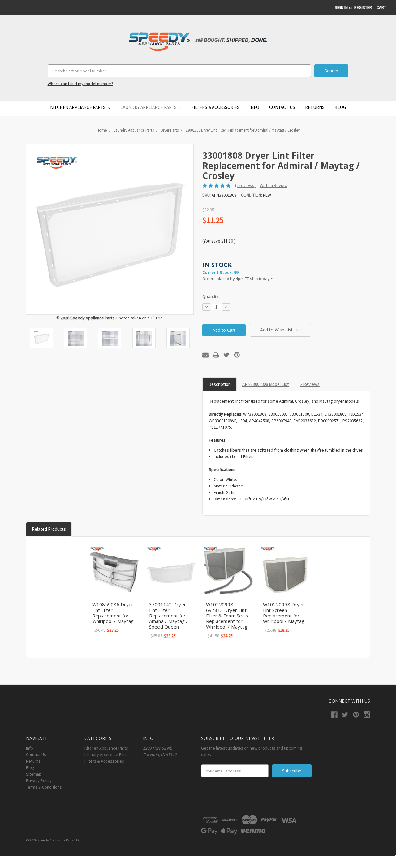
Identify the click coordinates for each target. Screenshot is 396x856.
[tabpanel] (114, 590)
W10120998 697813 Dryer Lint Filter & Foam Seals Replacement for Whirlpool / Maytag (227, 615)
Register (363, 7)
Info (254, 107)
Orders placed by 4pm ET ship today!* (237, 271)
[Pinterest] (237, 355)
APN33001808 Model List (265, 384)
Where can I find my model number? (80, 83)
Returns (315, 107)
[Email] (205, 355)
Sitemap (33, 774)
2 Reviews (310, 384)
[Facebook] (334, 714)
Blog (340, 107)
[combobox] (179, 70)
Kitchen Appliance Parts (78, 107)
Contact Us (282, 107)
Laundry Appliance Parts (149, 107)
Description (219, 384)
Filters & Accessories (215, 107)
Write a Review (273, 185)
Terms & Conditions (44, 787)
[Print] (216, 355)
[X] (226, 355)
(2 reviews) (245, 185)
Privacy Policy (39, 780)
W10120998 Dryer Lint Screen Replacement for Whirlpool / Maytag (284, 612)
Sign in (341, 7)
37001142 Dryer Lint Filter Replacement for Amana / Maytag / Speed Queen (168, 615)
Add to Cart (114, 570)
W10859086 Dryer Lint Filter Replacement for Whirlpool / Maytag (113, 612)
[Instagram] (367, 714)
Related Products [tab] (49, 529)
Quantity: (210, 296)
